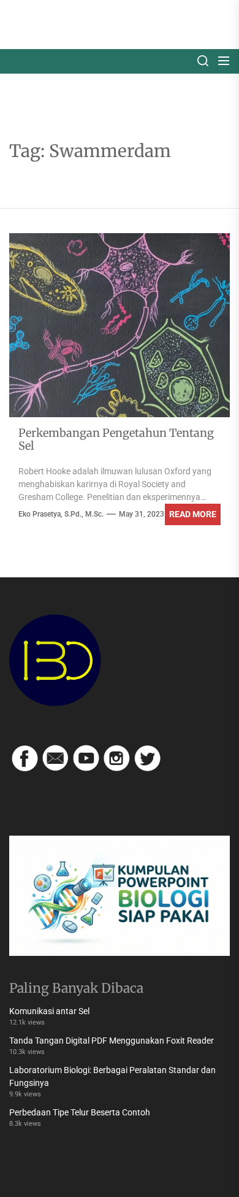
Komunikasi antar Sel (49, 1011)
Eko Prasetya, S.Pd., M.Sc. (61, 514)
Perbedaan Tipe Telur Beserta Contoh (79, 1112)
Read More (192, 514)
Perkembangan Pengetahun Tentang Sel (116, 439)
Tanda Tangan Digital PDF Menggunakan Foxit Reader (111, 1040)
